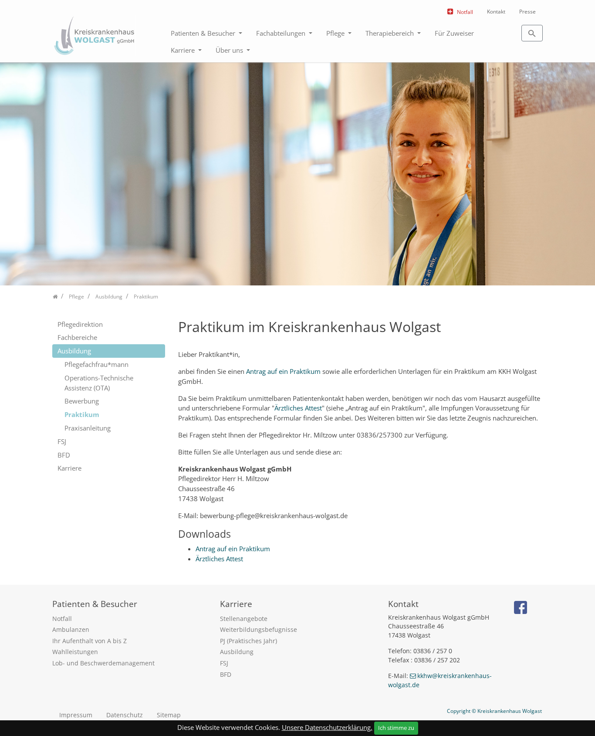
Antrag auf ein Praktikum (283, 371)
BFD (63, 455)
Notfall (465, 12)
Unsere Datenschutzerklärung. (327, 727)
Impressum (75, 715)
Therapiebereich (390, 33)
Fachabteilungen (281, 33)
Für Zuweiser (454, 33)
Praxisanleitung (87, 428)
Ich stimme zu (396, 728)
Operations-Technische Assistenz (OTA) (98, 382)
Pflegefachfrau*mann (96, 364)
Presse (527, 11)
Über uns (230, 50)
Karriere (183, 50)
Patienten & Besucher (204, 33)
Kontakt (496, 11)
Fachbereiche (77, 337)
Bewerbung (81, 401)
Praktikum (81, 414)
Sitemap (169, 715)
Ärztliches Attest (298, 408)
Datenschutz (124, 715)
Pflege (336, 33)
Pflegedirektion (80, 324)
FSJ (61, 441)
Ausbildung (74, 350)
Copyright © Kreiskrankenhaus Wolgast (494, 711)
